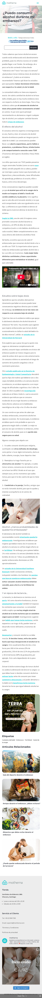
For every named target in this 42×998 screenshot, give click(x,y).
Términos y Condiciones (10, 928)
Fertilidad (28, 740)
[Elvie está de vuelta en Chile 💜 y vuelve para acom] (21, 966)
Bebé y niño (12, 37)
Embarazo (20, 740)
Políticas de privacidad (10, 932)
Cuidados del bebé (8, 740)
